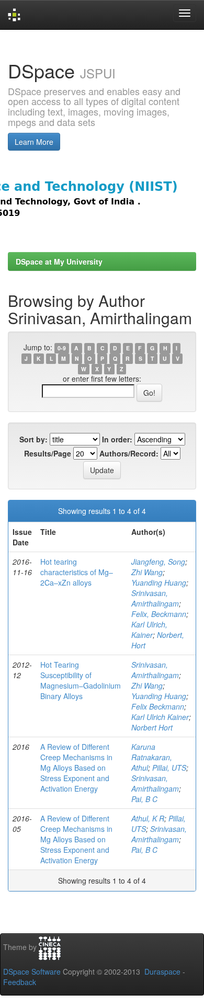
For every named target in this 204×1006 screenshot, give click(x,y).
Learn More (34, 141)
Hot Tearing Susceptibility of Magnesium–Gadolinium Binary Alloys (80, 680)
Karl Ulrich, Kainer (149, 629)
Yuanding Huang (158, 582)
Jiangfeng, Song (158, 561)
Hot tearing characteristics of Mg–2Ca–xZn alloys (76, 572)
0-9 (62, 348)
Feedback (19, 982)
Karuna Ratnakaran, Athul (151, 757)
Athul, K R (147, 818)
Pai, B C (144, 799)
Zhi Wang (147, 572)
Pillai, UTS (169, 767)
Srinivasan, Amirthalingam (155, 598)
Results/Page (47, 453)
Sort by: (33, 439)
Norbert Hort (152, 727)
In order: (117, 439)
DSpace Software (32, 971)
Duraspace (162, 971)
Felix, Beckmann (158, 614)
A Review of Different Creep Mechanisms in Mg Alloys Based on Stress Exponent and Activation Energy (76, 767)
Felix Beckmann (157, 706)
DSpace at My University (59, 261)
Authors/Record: (128, 453)
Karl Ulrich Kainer (160, 717)
